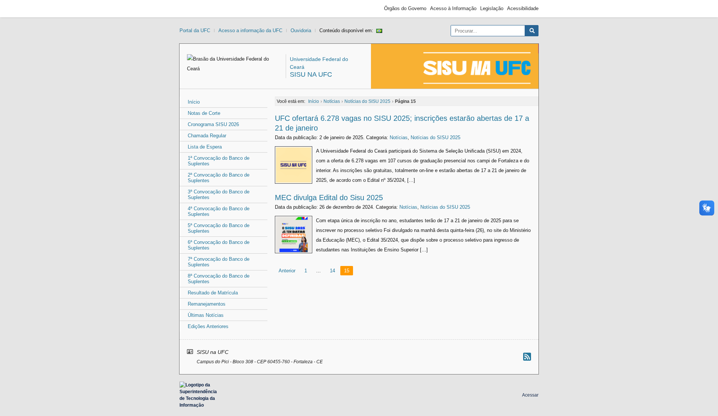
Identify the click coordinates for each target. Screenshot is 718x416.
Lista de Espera (205, 147)
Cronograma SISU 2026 (213, 124)
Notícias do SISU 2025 (435, 137)
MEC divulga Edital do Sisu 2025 (329, 197)
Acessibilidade (522, 8)
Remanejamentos (206, 304)
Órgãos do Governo (405, 8)
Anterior (287, 270)
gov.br (193, 8)
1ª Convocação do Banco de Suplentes (218, 160)
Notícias (399, 137)
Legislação (491, 8)
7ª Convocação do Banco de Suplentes (218, 261)
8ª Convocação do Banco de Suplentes (218, 278)
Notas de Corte (204, 113)
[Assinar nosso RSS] (527, 357)
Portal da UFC (195, 30)
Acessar (530, 395)
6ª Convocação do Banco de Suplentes (218, 245)
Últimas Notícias (206, 315)
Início (194, 102)
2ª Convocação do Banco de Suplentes (218, 177)
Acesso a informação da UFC (250, 30)
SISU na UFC (311, 74)
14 (332, 270)
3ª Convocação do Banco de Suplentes (218, 194)
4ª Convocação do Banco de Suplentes (218, 211)
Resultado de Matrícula (213, 293)
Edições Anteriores (208, 326)
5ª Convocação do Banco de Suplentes (218, 228)
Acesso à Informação (453, 8)
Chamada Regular (207, 135)
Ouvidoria (301, 30)
